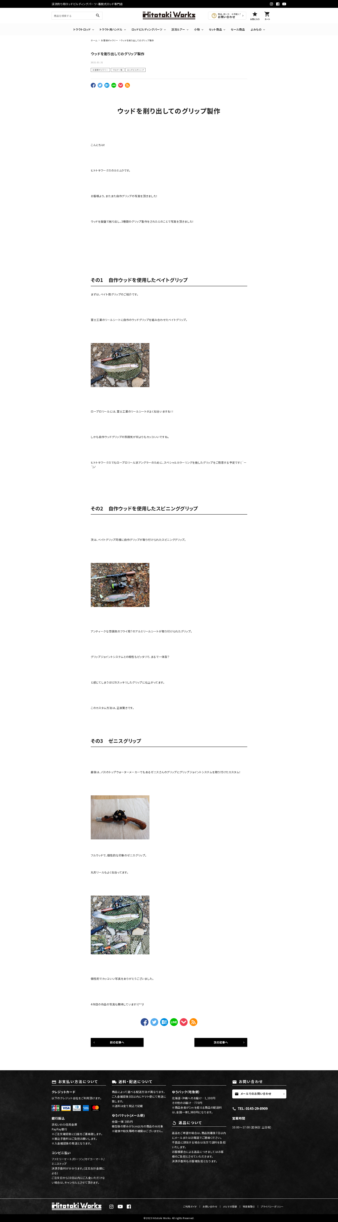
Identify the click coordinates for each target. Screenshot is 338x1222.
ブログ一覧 (118, 69)
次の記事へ (221, 1042)
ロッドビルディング (135, 69)
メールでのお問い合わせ (253, 1094)
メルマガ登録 (230, 1206)
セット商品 (215, 29)
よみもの (256, 29)
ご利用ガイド (190, 1206)
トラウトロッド (82, 29)
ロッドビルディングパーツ (146, 29)
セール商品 (238, 29)
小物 (197, 29)
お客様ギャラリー (100, 69)
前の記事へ (117, 1042)
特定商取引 (249, 1206)
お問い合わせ (210, 1206)
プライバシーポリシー (272, 1206)
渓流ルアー (178, 29)
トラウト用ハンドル (111, 29)
